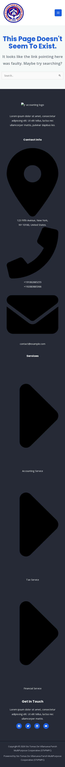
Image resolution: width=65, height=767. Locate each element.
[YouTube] (46, 726)
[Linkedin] (37, 726)
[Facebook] (19, 726)
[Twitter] (28, 726)
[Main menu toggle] (58, 12)
